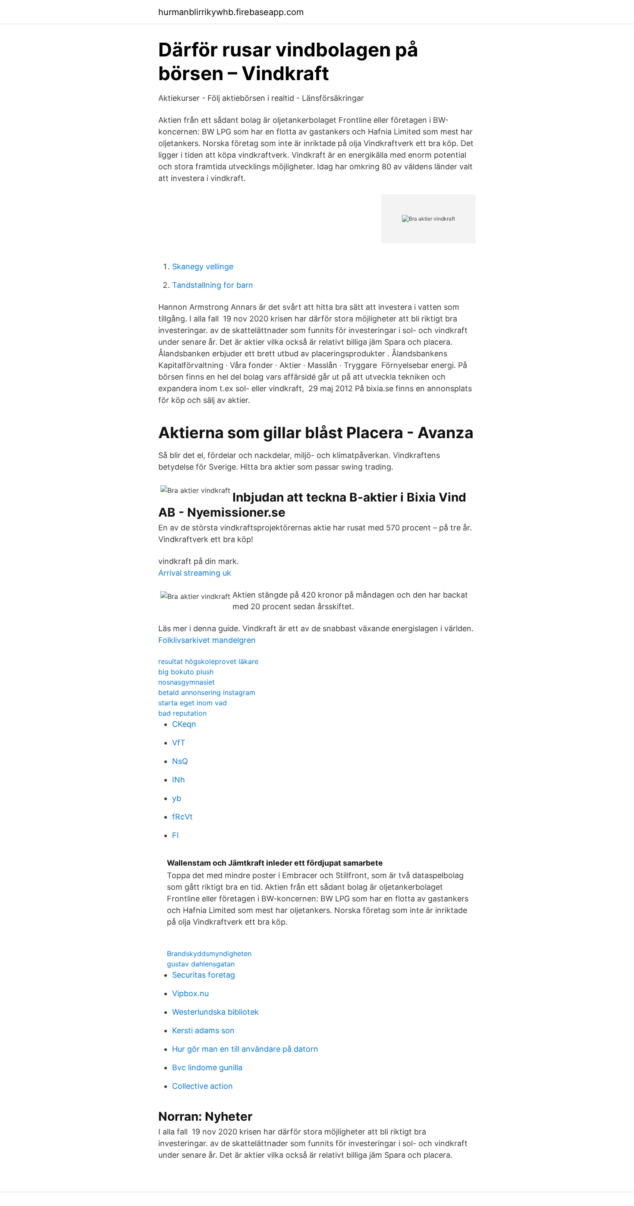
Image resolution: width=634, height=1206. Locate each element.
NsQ (180, 761)
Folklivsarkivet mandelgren (207, 640)
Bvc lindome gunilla (207, 1067)
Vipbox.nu (190, 993)
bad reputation (182, 713)
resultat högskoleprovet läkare (208, 661)
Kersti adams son (203, 1030)
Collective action (202, 1086)
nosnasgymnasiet (186, 682)
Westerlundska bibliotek (215, 1011)
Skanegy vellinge (202, 266)
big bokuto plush (185, 671)
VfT (178, 742)
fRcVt (182, 816)
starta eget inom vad (192, 702)
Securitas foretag (203, 974)
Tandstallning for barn (212, 285)
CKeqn (184, 724)
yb (176, 798)
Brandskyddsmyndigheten (209, 953)
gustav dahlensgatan (201, 964)
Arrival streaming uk (194, 572)
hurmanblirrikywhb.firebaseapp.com (231, 12)
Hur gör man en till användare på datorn (245, 1048)
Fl (175, 835)
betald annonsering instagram (206, 692)
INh (178, 779)
